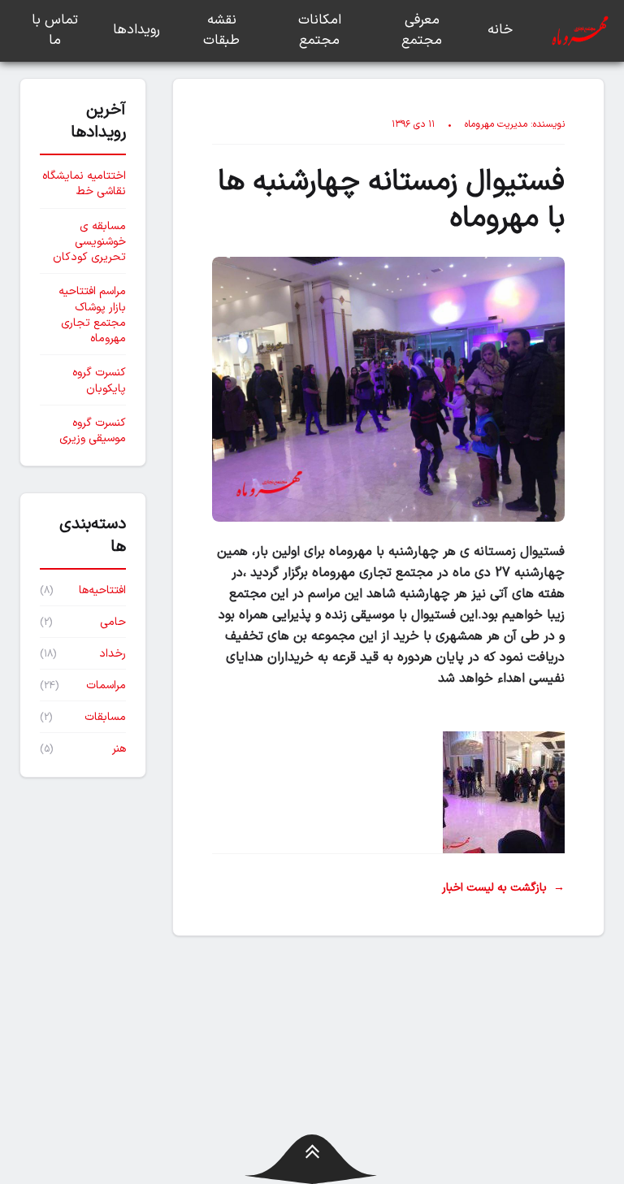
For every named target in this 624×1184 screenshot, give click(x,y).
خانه (500, 30)
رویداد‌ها (136, 30)
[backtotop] (312, 1159)
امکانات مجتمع (319, 31)
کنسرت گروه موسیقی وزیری (92, 431)
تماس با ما (55, 31)
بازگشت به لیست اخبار (503, 888)
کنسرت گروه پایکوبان (99, 381)
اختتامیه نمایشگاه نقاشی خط (84, 184)
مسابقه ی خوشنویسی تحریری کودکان (89, 242)
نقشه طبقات (221, 31)
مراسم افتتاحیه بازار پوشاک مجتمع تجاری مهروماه (92, 315)
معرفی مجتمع (421, 31)
